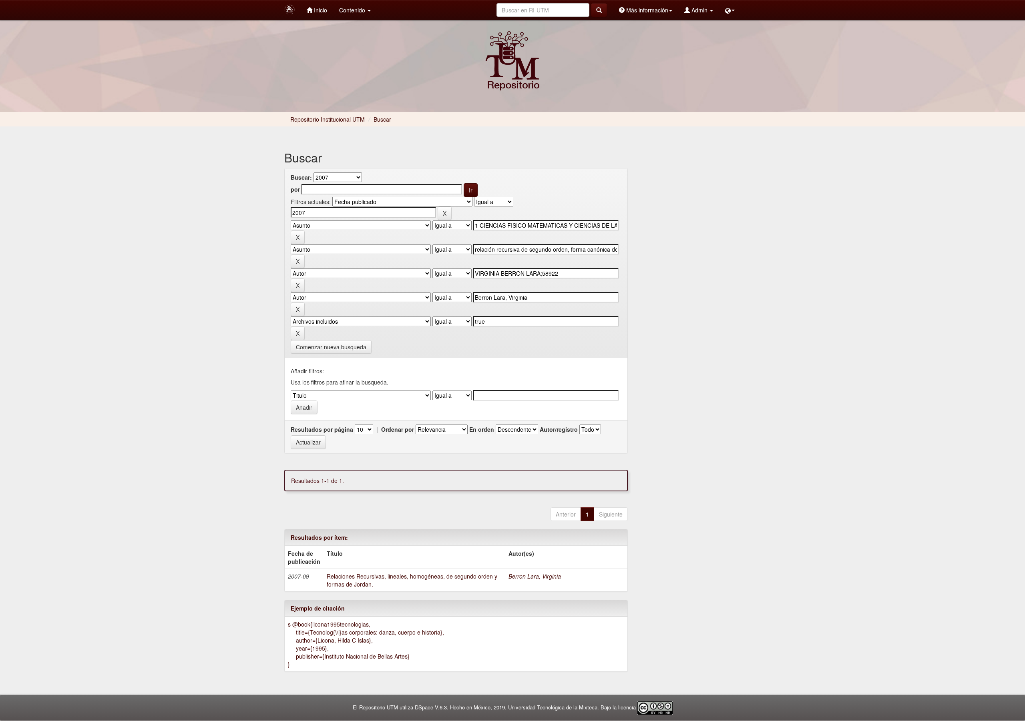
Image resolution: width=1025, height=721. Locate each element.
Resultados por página (322, 429)
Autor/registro (559, 429)
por (295, 189)
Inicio (319, 10)
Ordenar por (397, 429)
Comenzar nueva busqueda (331, 347)
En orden (481, 429)
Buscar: (301, 177)
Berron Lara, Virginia (534, 576)
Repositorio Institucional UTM (327, 119)
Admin (699, 10)
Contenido (353, 10)
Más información (646, 10)
